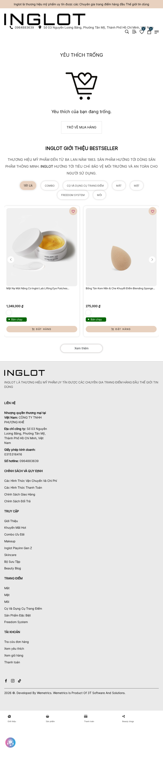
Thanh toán (12, 662)
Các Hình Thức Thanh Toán (23, 487)
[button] (10, 259)
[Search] (127, 32)
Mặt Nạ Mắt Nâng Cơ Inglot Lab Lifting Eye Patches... (37, 288)
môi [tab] (99, 195)
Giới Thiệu (11, 521)
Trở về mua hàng (81, 127)
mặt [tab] (136, 185)
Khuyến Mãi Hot (15, 527)
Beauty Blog (12, 568)
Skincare (10, 555)
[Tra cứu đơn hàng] (134, 32)
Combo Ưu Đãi (14, 534)
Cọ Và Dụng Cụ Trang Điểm (23, 608)
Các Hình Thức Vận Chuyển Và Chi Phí (30, 480)
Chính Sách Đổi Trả (17, 501)
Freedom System (16, 622)
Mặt (7, 595)
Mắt (7, 588)
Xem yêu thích (14, 648)
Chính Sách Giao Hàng (19, 494)
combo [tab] (50, 185)
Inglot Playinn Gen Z (18, 548)
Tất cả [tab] (28, 185)
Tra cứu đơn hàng (16, 642)
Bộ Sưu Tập (12, 561)
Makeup (9, 541)
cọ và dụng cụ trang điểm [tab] (85, 185)
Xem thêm (81, 348)
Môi (6, 601)
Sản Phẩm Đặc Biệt (17, 615)
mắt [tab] (119, 185)
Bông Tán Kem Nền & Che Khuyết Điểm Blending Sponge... (120, 288)
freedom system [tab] (73, 195)
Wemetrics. (44, 693)
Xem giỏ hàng (13, 655)
